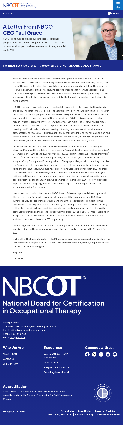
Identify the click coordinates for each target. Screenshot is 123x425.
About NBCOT (10, 353)
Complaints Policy (84, 414)
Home (6, 13)
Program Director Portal (56, 367)
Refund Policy (84, 411)
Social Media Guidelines (108, 414)
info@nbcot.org (18, 337)
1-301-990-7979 (19, 333)
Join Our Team (10, 363)
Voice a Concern (52, 362)
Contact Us (8, 358)
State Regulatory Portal (56, 372)
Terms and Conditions (106, 411)
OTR (76, 65)
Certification (63, 65)
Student (95, 65)
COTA (84, 65)
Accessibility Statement (60, 414)
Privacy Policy (67, 411)
